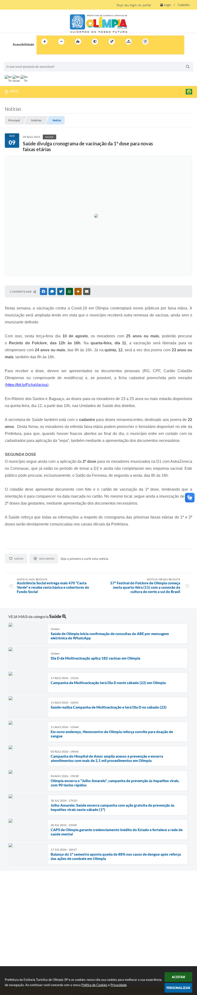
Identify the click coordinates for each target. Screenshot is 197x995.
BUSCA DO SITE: (18, 59)
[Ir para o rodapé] (52, 51)
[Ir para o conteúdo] (159, 41)
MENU (14, 91)
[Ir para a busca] (41, 51)
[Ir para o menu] (169, 41)
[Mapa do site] (128, 42)
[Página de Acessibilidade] (145, 42)
